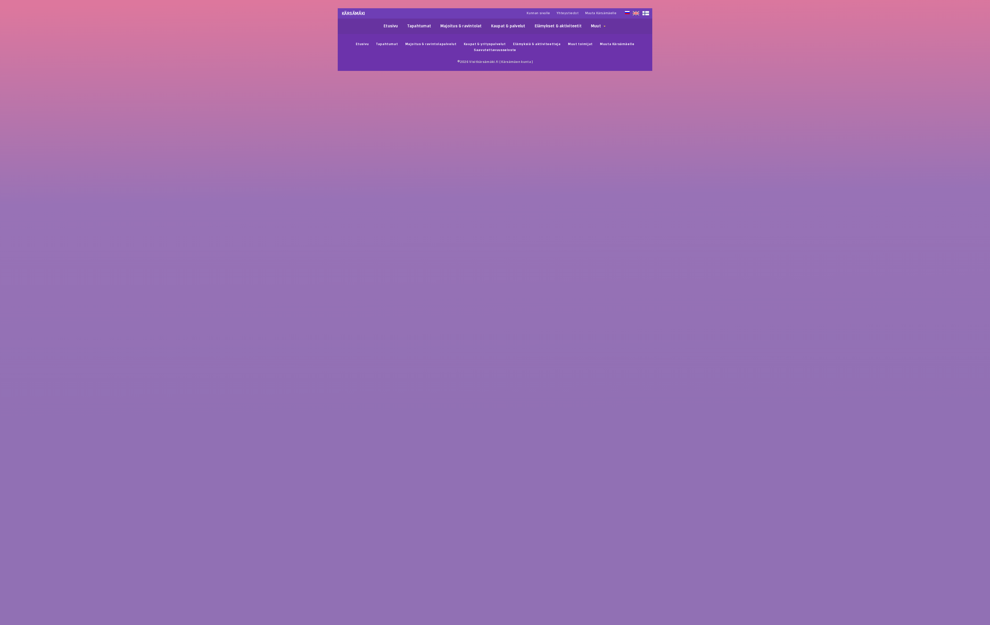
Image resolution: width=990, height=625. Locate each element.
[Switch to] (645, 13)
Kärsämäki (353, 13)
